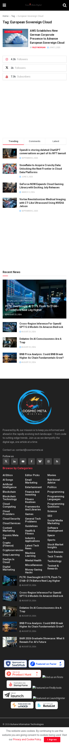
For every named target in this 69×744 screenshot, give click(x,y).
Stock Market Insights (55, 546)
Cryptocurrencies (13, 550)
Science (52, 511)
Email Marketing (31, 481)
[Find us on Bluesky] (40, 461)
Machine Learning (30, 554)
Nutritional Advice (53, 481)
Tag (13, 16)
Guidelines (31, 526)
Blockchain (9, 491)
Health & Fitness (30, 532)
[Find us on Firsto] (53, 677)
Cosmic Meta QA (10, 537)
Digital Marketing (9, 568)
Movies (51, 475)
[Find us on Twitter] (6, 461)
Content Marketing (9, 529)
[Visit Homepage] (34, 5)
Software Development (55, 529)
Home (5, 16)
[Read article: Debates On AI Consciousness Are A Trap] (10, 342)
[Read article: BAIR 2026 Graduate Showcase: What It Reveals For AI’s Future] (10, 642)
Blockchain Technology (10, 498)
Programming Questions (55, 505)
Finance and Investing (32, 493)
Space (51, 535)
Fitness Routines (30, 500)
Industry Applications (32, 539)
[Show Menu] (4, 5)
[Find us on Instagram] (48, 461)
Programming (55, 491)
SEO (49, 515)
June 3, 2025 (54, 47)
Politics (52, 487)
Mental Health (33, 560)
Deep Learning (11, 554)
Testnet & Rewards (53, 567)
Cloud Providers (9, 513)
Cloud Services (12, 523)
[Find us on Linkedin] (14, 461)
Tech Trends (54, 556)
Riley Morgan (38, 47)
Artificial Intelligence (9, 486)
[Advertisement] (34, 109)
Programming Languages (55, 498)
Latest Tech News (32, 547)
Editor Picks (32, 475)
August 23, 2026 (14, 314)
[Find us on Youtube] (23, 461)
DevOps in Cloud (8, 561)
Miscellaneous (33, 565)
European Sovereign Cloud (30, 16)
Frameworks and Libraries (33, 508)
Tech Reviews (55, 552)
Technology (54, 561)
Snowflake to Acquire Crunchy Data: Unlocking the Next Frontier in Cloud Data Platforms (40, 168)
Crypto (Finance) (8, 544)
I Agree (52, 739)
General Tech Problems (33, 520)
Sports (51, 540)
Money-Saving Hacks (33, 571)
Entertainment (33, 487)
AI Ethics (8, 475)
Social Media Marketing (55, 522)
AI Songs (8, 479)
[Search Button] (64, 5)
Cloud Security (11, 518)
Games (29, 514)
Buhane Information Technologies (27, 724)
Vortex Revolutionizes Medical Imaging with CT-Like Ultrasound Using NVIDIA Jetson (42, 203)
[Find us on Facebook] (31, 461)
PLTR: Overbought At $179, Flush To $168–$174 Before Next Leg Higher (31, 308)
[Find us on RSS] (57, 461)
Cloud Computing (13, 32)
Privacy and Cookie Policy (27, 739)
